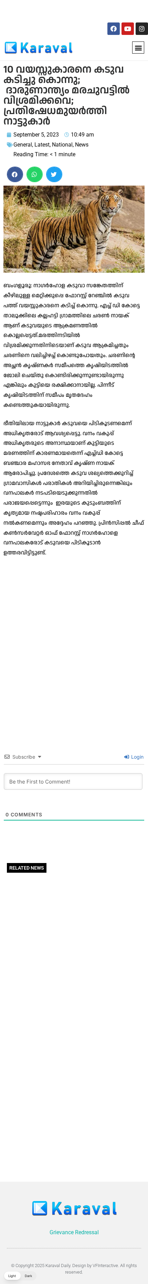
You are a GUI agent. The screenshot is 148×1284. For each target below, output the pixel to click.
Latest (42, 144)
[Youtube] (127, 28)
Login (137, 757)
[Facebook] (113, 28)
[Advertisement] (50, 10)
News (81, 144)
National (62, 144)
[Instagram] (142, 28)
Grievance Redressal (74, 1232)
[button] (138, 47)
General (22, 144)
